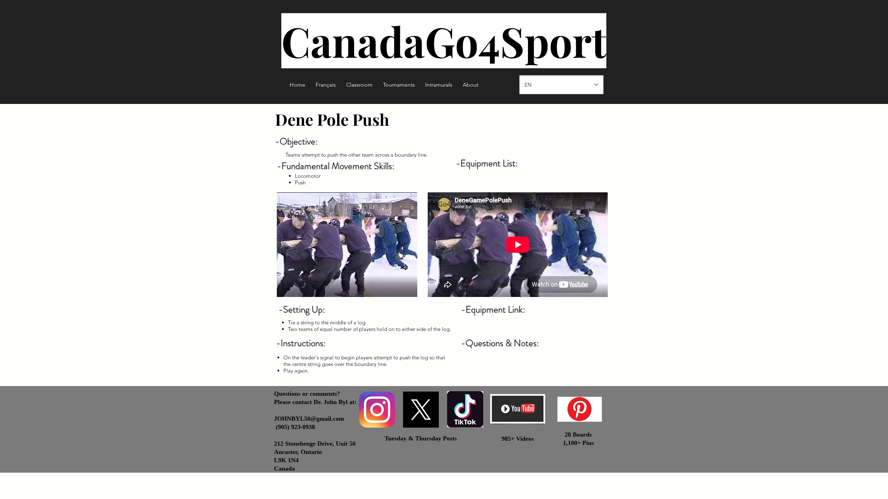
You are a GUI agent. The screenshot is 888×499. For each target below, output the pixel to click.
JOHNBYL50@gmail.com (309, 418)
